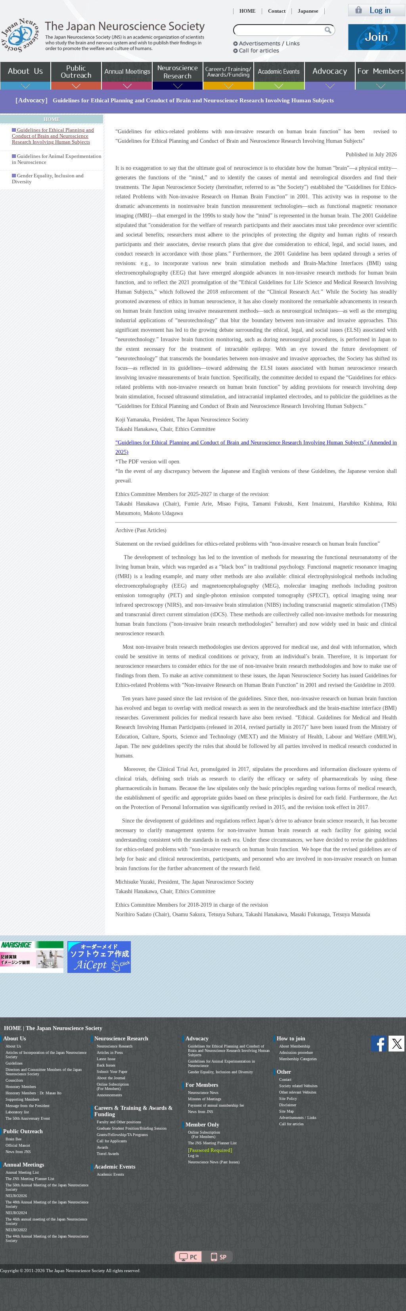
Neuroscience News (203, 1092)
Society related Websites (298, 1086)
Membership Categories (298, 1059)
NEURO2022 (16, 1230)
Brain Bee (13, 1139)
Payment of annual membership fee (216, 1105)
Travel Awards (108, 1153)
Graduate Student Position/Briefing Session (132, 1128)
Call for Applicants (112, 1141)
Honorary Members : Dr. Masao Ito (33, 1093)
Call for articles (291, 1124)
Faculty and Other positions (119, 1122)
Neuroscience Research (114, 1046)
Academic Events (110, 1174)
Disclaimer (287, 1105)
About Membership (294, 1046)
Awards (102, 1147)
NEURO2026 (16, 1196)
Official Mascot (18, 1145)
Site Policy (288, 1098)
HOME (247, 11)
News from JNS (18, 1152)
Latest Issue (106, 1059)
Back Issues (106, 1065)
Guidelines (14, 1063)
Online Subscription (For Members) (113, 1086)
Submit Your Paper (112, 1071)
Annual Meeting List (22, 1172)
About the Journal (111, 1078)
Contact (276, 11)
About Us (13, 1046)
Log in (193, 1155)
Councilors (14, 1080)
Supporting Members (22, 1099)
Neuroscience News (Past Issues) (213, 1162)
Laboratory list (17, 1112)
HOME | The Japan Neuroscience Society (53, 1028)
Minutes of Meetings (204, 1099)
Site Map (286, 1111)
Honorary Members (21, 1086)
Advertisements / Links (297, 1117)
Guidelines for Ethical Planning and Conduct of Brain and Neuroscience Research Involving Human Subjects (229, 1050)
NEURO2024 (16, 1213)
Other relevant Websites (297, 1092)
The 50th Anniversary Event (28, 1118)
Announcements (109, 1095)
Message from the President (28, 1105)
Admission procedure (296, 1052)
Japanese (308, 11)
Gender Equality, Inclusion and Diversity (220, 1072)
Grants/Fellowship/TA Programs (122, 1134)
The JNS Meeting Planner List (30, 1178)
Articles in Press (110, 1052)
